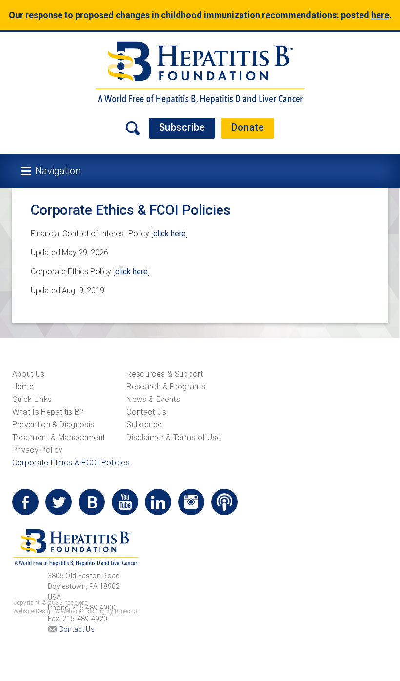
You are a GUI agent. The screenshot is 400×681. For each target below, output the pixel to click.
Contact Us (146, 412)
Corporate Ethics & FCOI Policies (71, 462)
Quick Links (32, 399)
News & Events (153, 399)
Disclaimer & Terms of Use (173, 437)
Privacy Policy (37, 450)
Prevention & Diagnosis (53, 424)
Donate (247, 127)
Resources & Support (164, 374)
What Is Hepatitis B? (48, 412)
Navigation (57, 171)
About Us (28, 374)
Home (23, 386)
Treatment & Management (58, 437)
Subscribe (182, 127)
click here (169, 233)
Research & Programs (165, 386)
